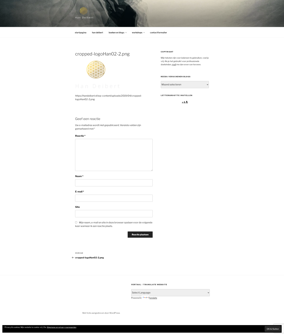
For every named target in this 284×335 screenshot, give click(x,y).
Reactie (80, 135)
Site (77, 207)
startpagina (80, 32)
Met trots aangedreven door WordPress (101, 313)
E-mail (79, 191)
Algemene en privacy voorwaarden (61, 327)
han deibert (97, 32)
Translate (152, 298)
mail (174, 64)
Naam (79, 176)
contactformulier (158, 32)
